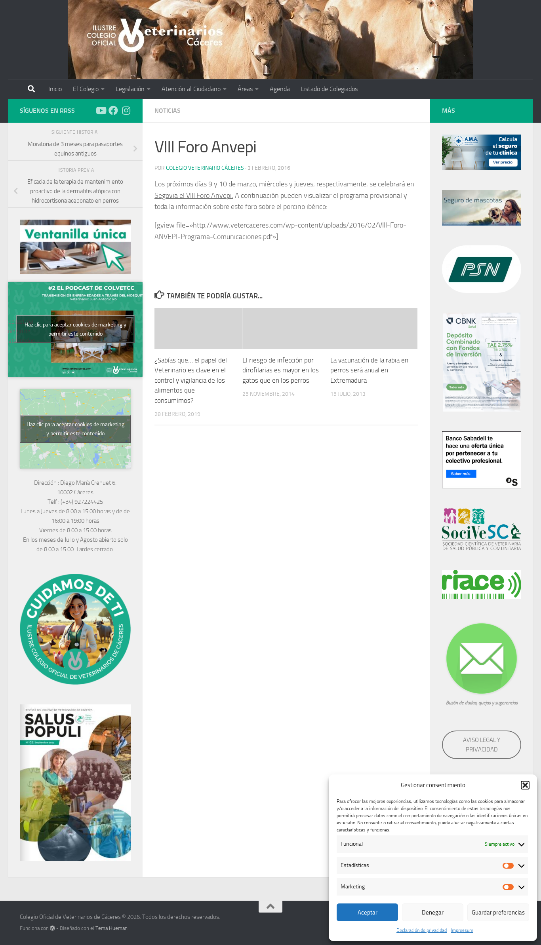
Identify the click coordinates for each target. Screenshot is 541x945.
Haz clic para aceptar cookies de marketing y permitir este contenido (75, 329)
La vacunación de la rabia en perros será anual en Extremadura (369, 370)
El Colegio (86, 89)
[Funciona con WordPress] (52, 928)
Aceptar (367, 912)
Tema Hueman (111, 928)
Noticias (167, 110)
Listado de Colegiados (329, 89)
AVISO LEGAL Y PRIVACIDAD (481, 744)
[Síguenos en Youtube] (100, 110)
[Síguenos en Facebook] (113, 110)
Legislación (130, 89)
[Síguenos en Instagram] (126, 110)
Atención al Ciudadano (191, 89)
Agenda (280, 89)
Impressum (462, 930)
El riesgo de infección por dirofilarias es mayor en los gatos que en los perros (280, 370)
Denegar (433, 912)
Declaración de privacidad (421, 930)
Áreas (245, 89)
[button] (525, 785)
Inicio (55, 89)
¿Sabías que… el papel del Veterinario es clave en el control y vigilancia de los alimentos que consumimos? (190, 380)
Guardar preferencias (498, 912)
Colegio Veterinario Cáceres (205, 168)
